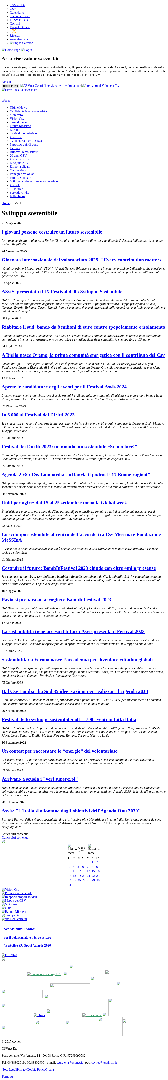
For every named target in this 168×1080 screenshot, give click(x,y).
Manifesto (16, 115)
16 (98, 871)
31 (69, 884)
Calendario (17, 12)
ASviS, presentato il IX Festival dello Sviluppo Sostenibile (62, 291)
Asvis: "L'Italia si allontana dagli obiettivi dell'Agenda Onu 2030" (71, 810)
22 (93, 875)
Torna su (7, 1076)
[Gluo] (6, 908)
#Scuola (15, 185)
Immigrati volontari (22, 174)
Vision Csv (17, 118)
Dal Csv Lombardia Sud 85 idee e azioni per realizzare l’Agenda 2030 (75, 691)
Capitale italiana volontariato (28, 111)
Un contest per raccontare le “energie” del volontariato (60, 751)
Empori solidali (20, 166)
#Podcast (16, 137)
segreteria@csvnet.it (70, 1062)
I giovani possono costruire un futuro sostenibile (52, 232)
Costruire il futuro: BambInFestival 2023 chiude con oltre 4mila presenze (79, 568)
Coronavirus (18, 170)
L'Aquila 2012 (19, 163)
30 (98, 880)
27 (83, 880)
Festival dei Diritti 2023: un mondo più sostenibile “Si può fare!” (69, 446)
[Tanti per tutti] (12, 915)
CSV (13, 8)
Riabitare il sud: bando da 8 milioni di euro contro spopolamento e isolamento (83, 327)
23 (98, 875)
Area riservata (19, 39)
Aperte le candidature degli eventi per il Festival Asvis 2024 (64, 387)
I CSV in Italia (19, 20)
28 (88, 880)
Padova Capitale (20, 177)
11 (74, 871)
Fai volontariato (20, 27)
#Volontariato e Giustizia (26, 140)
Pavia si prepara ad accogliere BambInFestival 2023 (56, 599)
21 (88, 875)
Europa (14, 129)
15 (93, 871)
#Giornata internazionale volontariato (34, 181)
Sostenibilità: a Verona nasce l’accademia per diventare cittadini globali (77, 659)
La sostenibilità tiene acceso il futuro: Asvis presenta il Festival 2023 (73, 631)
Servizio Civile (19, 192)
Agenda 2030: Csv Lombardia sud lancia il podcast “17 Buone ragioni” (76, 474)
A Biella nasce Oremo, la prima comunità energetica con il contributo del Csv (83, 355)
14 (88, 871)
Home (6, 203)
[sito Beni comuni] (14, 919)
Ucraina (15, 148)
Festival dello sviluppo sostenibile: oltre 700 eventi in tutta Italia (69, 719)
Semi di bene (18, 122)
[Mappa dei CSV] (14, 900)
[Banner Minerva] (14, 911)
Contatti (15, 23)
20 (83, 875)
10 (69, 871)
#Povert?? (16, 188)
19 (79, 875)
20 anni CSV (18, 155)
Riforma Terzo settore (24, 152)
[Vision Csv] (10, 889)
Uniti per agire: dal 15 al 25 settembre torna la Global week (64, 502)
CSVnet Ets (17, 5)
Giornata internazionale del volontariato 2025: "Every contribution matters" (83, 259)
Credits (49, 1069)
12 (79, 871)
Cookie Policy (36, 1069)
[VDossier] (9, 904)
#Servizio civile (20, 159)
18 (74, 875)
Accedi (6, 81)
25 (74, 880)
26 (79, 880)
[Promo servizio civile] (17, 893)
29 (93, 880)
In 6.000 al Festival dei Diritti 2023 (38, 414)
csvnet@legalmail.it (104, 1062)
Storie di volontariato (23, 133)
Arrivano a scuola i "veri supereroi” (40, 779)
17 (69, 875)
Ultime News (18, 107)
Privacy (22, 1069)
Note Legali (9, 1069)
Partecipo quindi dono (24, 144)
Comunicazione (20, 16)
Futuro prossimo (20, 126)
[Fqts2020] (9, 955)
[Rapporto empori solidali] (19, 897)
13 (83, 871)
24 (69, 880)
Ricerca (15, 35)
